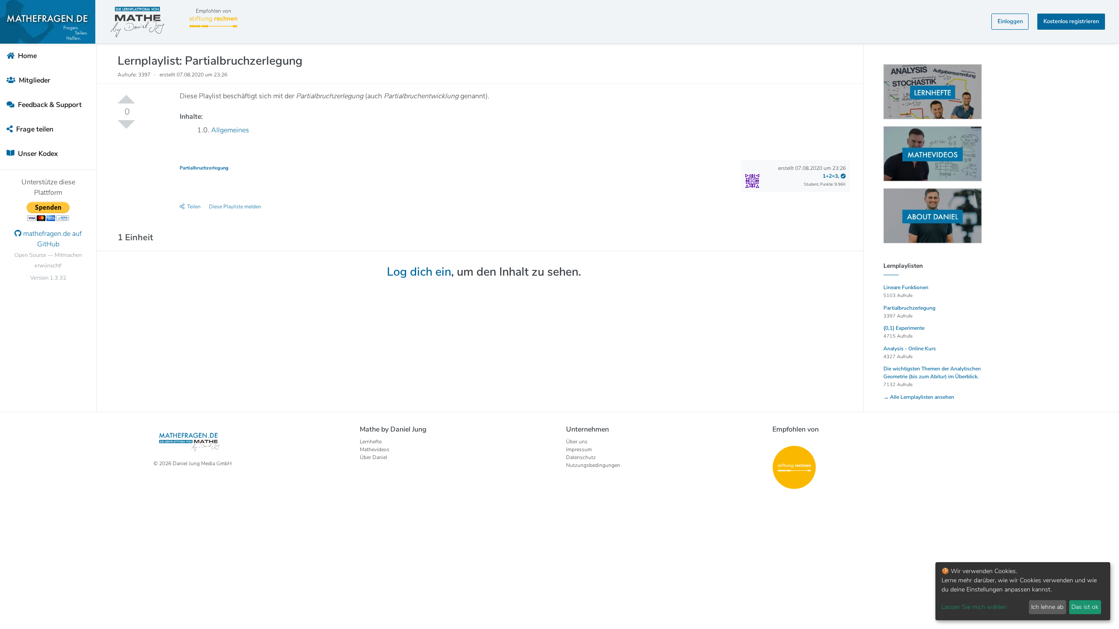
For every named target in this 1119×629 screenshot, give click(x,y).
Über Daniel (373, 457)
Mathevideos (374, 449)
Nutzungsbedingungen (593, 465)
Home (26, 56)
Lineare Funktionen (905, 287)
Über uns (576, 441)
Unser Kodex (37, 154)
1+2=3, (832, 176)
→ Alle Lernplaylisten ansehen (918, 397)
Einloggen (1010, 21)
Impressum (579, 449)
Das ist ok (1084, 607)
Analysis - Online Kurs (909, 348)
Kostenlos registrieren (1071, 21)
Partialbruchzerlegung (204, 168)
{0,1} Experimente (903, 328)
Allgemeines (230, 130)
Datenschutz (581, 457)
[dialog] (1022, 591)
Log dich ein (419, 272)
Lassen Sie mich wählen (974, 607)
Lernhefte (371, 441)
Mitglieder (33, 80)
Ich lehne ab (1047, 607)
